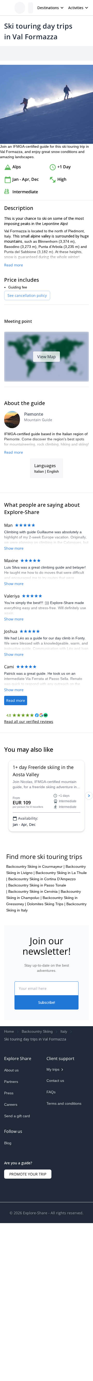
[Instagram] (21, 1266)
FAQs (51, 1202)
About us (11, 1181)
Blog (7, 1253)
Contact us (55, 1191)
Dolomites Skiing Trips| (46, 1014)
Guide (87, 53)
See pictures (77, 134)
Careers (10, 1215)
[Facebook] (8, 1266)
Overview (9, 53)
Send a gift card (17, 1226)
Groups (52, 53)
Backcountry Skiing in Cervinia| (34, 1002)
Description (31, 53)
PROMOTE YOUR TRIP (27, 1292)
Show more (14, 615)
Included (70, 53)
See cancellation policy (27, 332)
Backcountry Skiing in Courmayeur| (35, 977)
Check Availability (72, 1370)
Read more (13, 302)
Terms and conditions (64, 1214)
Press (8, 1204)
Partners (11, 1192)
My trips (53, 1180)
